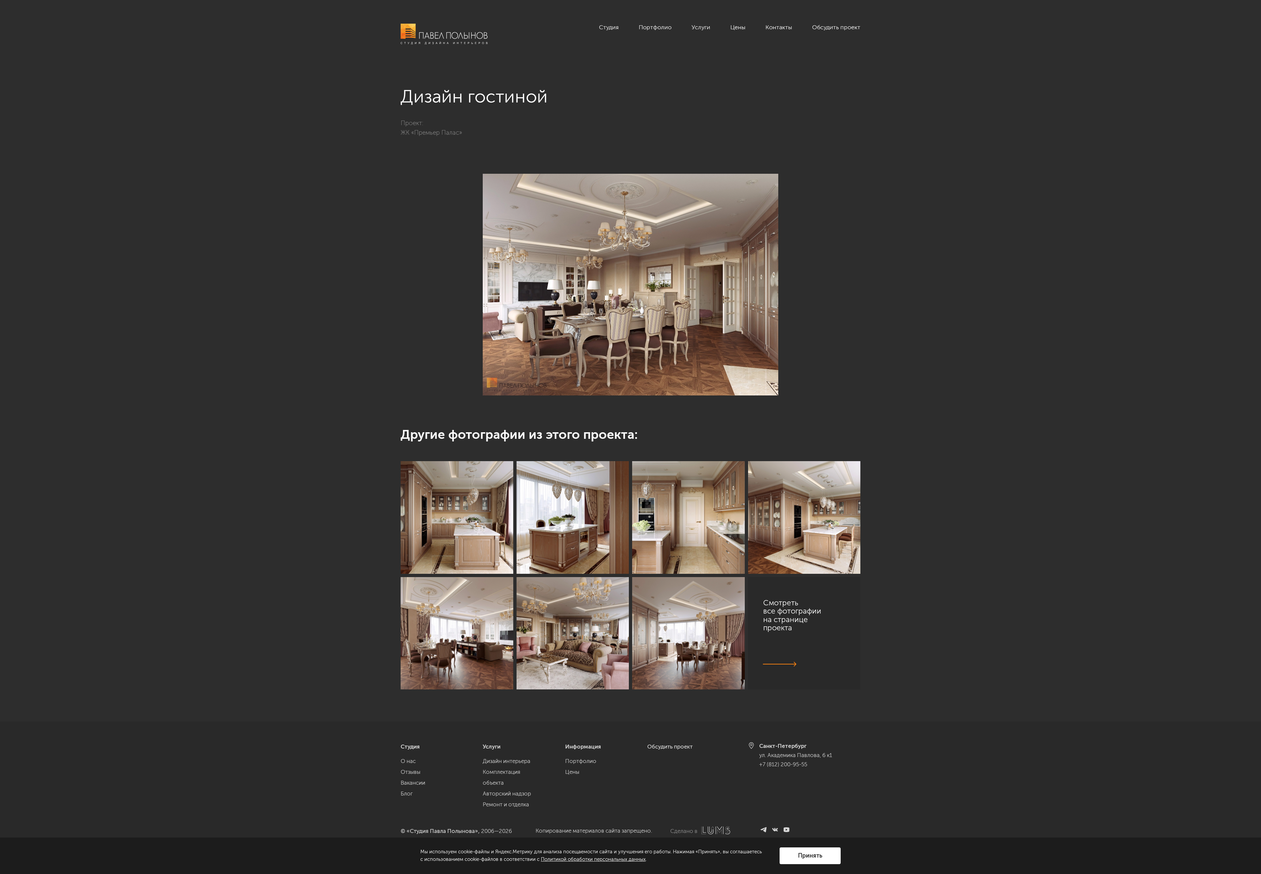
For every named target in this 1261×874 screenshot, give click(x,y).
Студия (609, 27)
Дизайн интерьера (506, 761)
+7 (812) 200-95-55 (783, 764)
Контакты (778, 27)
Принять (810, 855)
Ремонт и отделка (506, 804)
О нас (408, 761)
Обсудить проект (836, 27)
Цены (737, 27)
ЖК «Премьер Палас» (431, 132)
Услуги (701, 27)
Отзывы (410, 772)
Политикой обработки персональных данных (593, 859)
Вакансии (413, 782)
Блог (407, 793)
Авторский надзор (507, 793)
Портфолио (655, 27)
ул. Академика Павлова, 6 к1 (795, 755)
